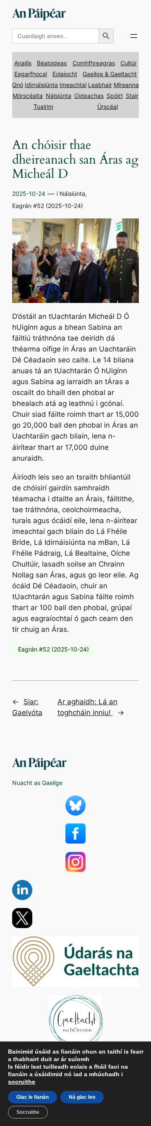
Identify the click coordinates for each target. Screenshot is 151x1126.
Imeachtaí (73, 84)
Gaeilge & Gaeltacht (110, 73)
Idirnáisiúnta (41, 84)
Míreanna (126, 84)
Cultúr (128, 63)
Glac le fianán (32, 1097)
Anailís (22, 63)
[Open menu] (134, 36)
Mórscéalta (28, 95)
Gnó (17, 84)
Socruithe (27, 1112)
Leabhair (100, 84)
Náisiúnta (58, 95)
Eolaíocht (64, 73)
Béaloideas (52, 63)
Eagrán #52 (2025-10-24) (47, 205)
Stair (132, 95)
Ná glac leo (82, 1097)
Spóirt (115, 95)
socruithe (21, 1081)
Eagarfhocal (30, 73)
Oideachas (89, 95)
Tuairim (43, 106)
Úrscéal (107, 106)
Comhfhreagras (94, 63)
